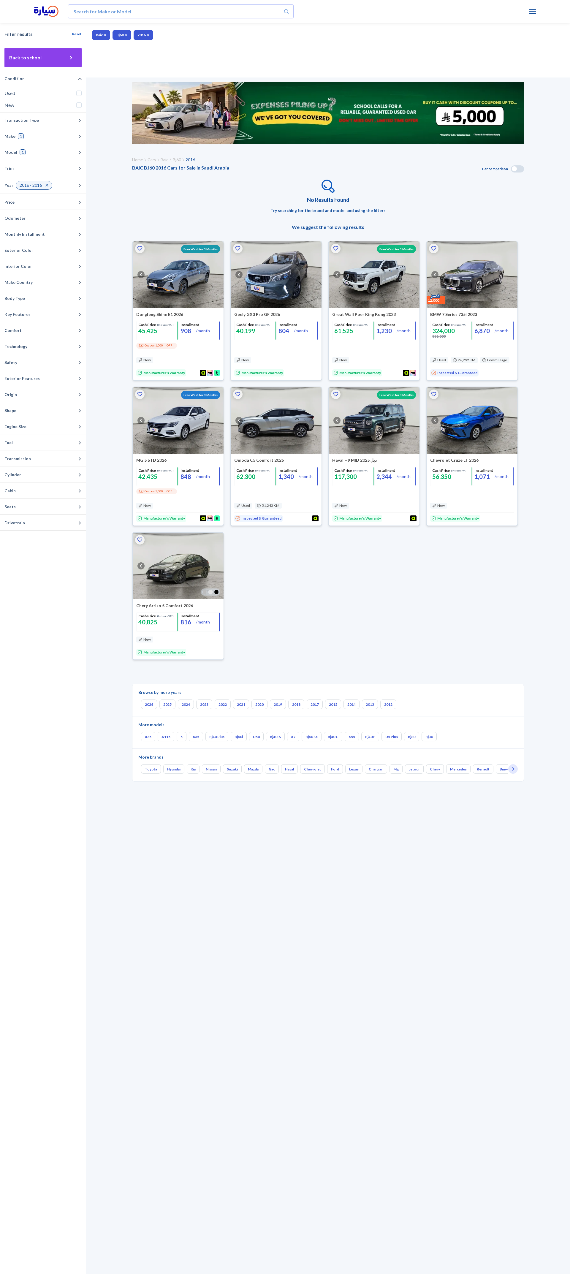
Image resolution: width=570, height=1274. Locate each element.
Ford (335, 769)
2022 (222, 704)
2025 (167, 704)
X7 (293, 737)
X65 (148, 737)
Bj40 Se (311, 737)
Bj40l (239, 737)
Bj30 (429, 737)
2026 (149, 704)
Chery (435, 769)
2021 (241, 704)
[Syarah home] (46, 12)
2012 (388, 704)
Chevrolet (312, 769)
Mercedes (458, 769)
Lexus (354, 769)
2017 (315, 704)
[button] (140, 248)
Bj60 (120, 35)
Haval (289, 769)
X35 (196, 737)
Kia (193, 769)
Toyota (151, 769)
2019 (278, 704)
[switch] (517, 168)
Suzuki (232, 769)
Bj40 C (333, 737)
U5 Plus (391, 737)
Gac (272, 769)
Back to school (25, 57)
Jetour (414, 769)
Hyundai (173, 769)
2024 (186, 704)
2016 (141, 35)
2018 (296, 704)
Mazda (253, 769)
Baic (99, 35)
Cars (152, 159)
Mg (396, 769)
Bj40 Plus (216, 737)
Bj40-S (275, 737)
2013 (370, 704)
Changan (376, 769)
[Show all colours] (210, 592)
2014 (351, 704)
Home (137, 159)
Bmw (504, 769)
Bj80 (411, 737)
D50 (256, 737)
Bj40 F (370, 737)
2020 (259, 704)
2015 (333, 704)
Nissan (211, 769)
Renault (483, 769)
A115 (166, 737)
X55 (352, 737)
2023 (204, 704)
